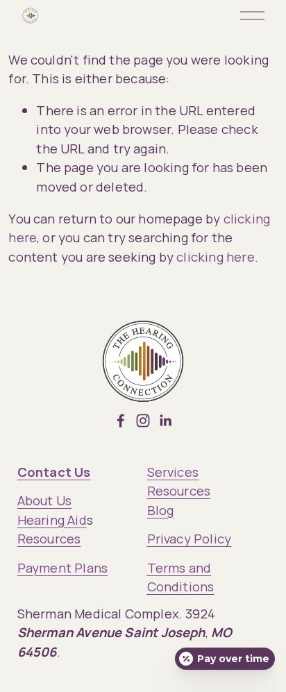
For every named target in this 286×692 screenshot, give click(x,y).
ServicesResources (179, 481)
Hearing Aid (52, 519)
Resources (49, 538)
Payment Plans (62, 567)
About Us (44, 500)
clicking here (215, 256)
